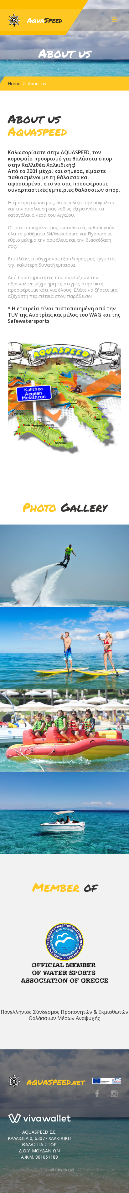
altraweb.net (62, 1169)
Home (14, 83)
